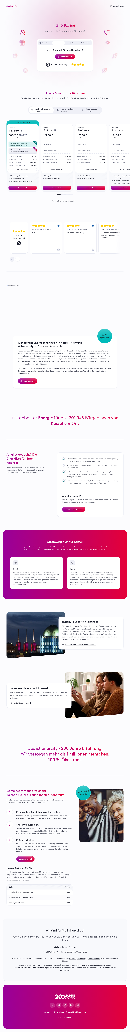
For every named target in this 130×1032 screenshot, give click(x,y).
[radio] (41, 110)
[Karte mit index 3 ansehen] (71, 194)
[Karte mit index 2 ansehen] (67, 194)
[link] (117, 6)
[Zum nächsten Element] (17, 259)
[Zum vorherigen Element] (12, 259)
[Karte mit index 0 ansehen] (59, 194)
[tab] (45, 43)
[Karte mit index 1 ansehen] (63, 194)
